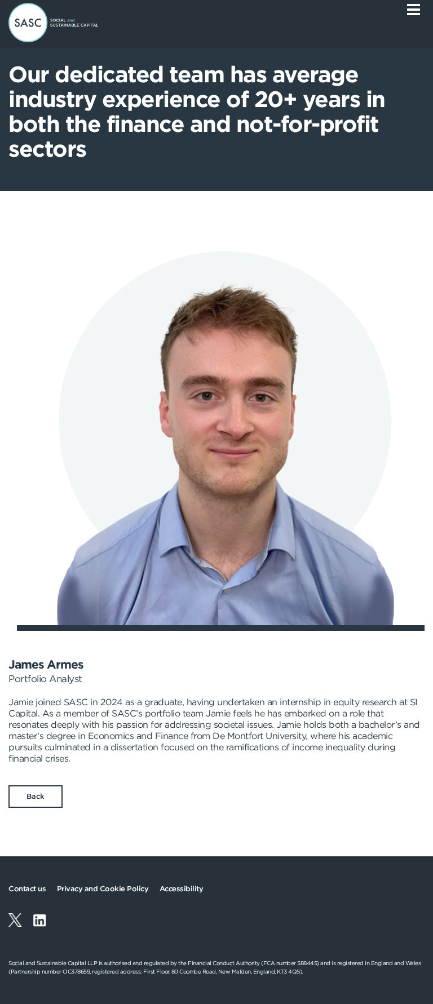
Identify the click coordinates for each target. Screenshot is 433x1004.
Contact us (27, 889)
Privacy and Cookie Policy (103, 889)
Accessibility (182, 889)
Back (35, 796)
